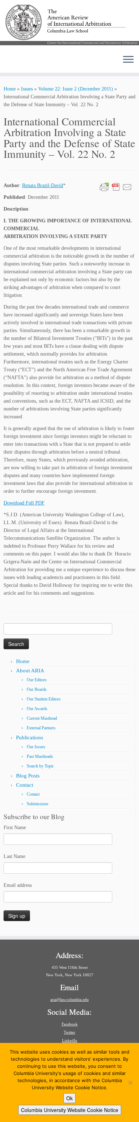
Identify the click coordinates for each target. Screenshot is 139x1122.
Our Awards (37, 708)
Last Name (14, 856)
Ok (69, 1098)
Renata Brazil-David (42, 185)
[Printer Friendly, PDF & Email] (115, 186)
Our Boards (37, 689)
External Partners (41, 727)
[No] (130, 1082)
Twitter (69, 1032)
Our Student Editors (44, 699)
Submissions (37, 803)
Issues (27, 89)
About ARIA (30, 670)
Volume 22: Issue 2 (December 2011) (75, 89)
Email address (18, 885)
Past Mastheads (40, 756)
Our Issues (36, 746)
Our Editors (37, 679)
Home (10, 89)
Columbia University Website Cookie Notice (69, 1109)
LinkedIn (69, 1040)
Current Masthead (42, 718)
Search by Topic (40, 766)
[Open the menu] (128, 60)
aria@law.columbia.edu (69, 999)
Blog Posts (28, 776)
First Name (15, 827)
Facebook (70, 1024)
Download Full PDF (24, 503)
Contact (24, 785)
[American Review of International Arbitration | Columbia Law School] (69, 24)
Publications (29, 737)
